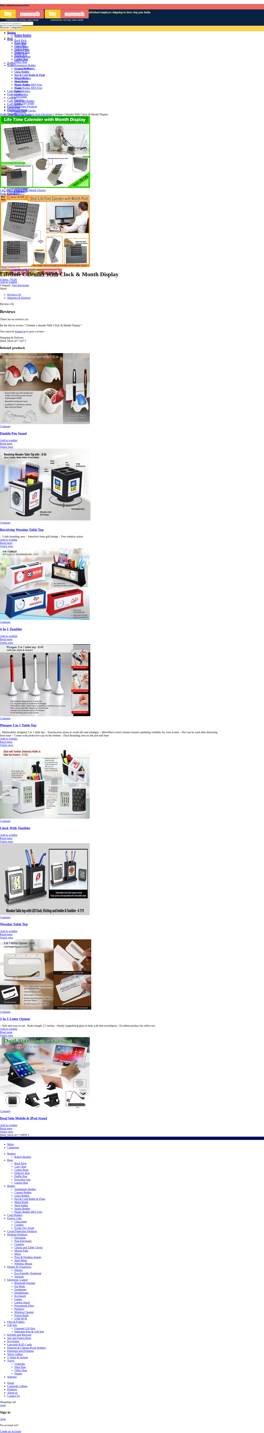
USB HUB (20, 1318)
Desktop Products (24, 114)
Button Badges (22, 1156)
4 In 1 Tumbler (11, 629)
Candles (19, 1224)
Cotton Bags (21, 1169)
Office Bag (20, 1370)
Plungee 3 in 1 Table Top (18, 725)
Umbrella (19, 1363)
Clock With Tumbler (15, 828)
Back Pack (20, 1163)
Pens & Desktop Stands (27, 1257)
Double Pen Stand (13, 433)
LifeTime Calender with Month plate (20, 269)
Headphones (21, 1292)
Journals (19, 1276)
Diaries (18, 1270)
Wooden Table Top (14, 924)
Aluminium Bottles (25, 1189)
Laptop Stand (22, 1302)
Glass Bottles (21, 1195)
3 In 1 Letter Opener (15, 1019)
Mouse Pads (21, 1250)
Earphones (20, 1289)
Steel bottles (21, 1205)
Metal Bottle (21, 1202)
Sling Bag (20, 1367)
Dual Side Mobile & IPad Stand (23, 1118)
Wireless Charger (24, 1312)
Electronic (20, 1237)
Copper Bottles (22, 1192)
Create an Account (10, 1431)
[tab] (113, 294)
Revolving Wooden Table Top (22, 530)
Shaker (18, 1373)
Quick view (6, 446)
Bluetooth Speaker (24, 1283)
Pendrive (19, 1308)
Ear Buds (19, 1286)
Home (4, 114)
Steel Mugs (20, 1260)
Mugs (17, 1253)
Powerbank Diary (24, 1305)
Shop (11, 114)
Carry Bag (20, 1166)
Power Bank (21, 1315)
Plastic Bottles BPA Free (28, 1211)
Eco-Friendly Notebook (27, 1273)
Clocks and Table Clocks (28, 1247)
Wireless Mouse (23, 1263)
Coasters (19, 1244)
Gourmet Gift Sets (24, 1328)
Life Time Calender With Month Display (23, 190)
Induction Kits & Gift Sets (29, 1331)
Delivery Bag (22, 1173)
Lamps (18, 1299)
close (3, 1405)
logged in (20, 331)
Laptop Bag (21, 1182)
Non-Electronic (44, 114)
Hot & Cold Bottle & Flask (29, 1198)
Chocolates (20, 1221)
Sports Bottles (22, 1208)
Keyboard (20, 1295)
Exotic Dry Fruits (24, 1228)
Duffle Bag (20, 1176)
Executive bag (22, 1179)
